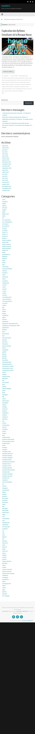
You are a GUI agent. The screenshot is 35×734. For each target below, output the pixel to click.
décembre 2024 (6, 186)
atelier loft (5, 242)
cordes (4, 293)
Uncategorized (24, 76)
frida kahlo (5, 350)
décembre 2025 (6, 162)
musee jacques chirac (8, 441)
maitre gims (5, 401)
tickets (4, 567)
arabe (3, 216)
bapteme (4, 256)
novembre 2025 (6, 164)
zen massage (5, 596)
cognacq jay (5, 283)
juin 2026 (5, 150)
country (4, 295)
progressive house (24, 86)
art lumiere (5, 224)
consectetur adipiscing (21, 611)
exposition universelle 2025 (10, 323)
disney (4, 313)
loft (3, 397)
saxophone (5, 525)
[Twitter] (30, 1)
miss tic (4, 427)
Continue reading (7, 71)
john (3, 384)
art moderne (5, 226)
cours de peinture (7, 301)
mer (3, 421)
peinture (4, 496)
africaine (4, 208)
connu (4, 287)
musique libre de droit (8, 470)
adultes (4, 206)
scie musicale (6, 527)
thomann (4, 563)
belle (3, 260)
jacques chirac (6, 376)
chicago (26, 78)
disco (15, 80)
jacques (4, 374)
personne (5, 500)
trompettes (5, 579)
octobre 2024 (6, 190)
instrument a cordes (8, 366)
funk (14, 82)
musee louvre (6, 443)
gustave (4, 356)
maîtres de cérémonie (15, 84)
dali (3, 307)
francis (4, 348)
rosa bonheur (6, 518)
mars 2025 (5, 180)
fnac (3, 336)
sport (3, 545)
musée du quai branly (8, 439)
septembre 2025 (7, 168)
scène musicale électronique (19, 88)
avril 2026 (5, 154)
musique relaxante (7, 474)
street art (5, 551)
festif (11, 82)
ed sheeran (5, 315)
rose (3, 520)
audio (3, 252)
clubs (30, 78)
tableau (4, 555)
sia (3, 531)
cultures (4, 80)
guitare (4, 354)
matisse (4, 411)
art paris (4, 228)
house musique (5, 84)
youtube (4, 594)
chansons (4, 273)
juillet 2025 (5, 172)
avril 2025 (5, 178)
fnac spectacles (6, 338)
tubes (3, 581)
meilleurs (5, 419)
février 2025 (5, 182)
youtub (4, 592)
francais (4, 340)
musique (4, 449)
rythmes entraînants (7, 88)
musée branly (6, 437)
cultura (4, 305)
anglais (4, 210)
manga (4, 405)
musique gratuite (7, 468)
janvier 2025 (5, 184)
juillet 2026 (5, 148)
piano (3, 504)
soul (28, 88)
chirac (4, 279)
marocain (4, 409)
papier (4, 492)
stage (3, 549)
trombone (5, 575)
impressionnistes (7, 364)
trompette (5, 577)
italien (4, 372)
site (3, 533)
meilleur (4, 415)
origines (4, 86)
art (3, 218)
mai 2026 (4, 152)
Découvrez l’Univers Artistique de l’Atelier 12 (15, 117)
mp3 (3, 435)
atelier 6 (4, 238)
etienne (4, 319)
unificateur (20, 91)
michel (4, 423)
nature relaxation (7, 482)
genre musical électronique (23, 82)
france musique (6, 346)
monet (4, 431)
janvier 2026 (5, 160)
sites (3, 535)
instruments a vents (7, 370)
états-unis (7, 82)
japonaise (5, 378)
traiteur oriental (6, 571)
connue (4, 289)
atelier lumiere (6, 244)
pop (3, 506)
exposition (5, 321)
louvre (4, 399)
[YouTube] (28, 1)
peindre (4, 494)
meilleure (5, 417)
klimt (3, 392)
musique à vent (6, 451)
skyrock (4, 537)
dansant (8, 80)
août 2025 (5, 170)
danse (12, 80)
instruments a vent (7, 368)
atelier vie (5, 250)
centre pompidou (7, 269)
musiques (5, 480)
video (3, 585)
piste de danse (9, 86)
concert (4, 285)
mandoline (5, 403)
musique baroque (7, 455)
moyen (4, 433)
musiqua (4, 447)
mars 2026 (5, 156)
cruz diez (4, 303)
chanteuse (5, 277)
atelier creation (6, 240)
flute (3, 332)
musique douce (6, 464)
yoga (3, 590)
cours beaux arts (6, 297)
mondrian (5, 429)
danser (4, 311)
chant (3, 275)
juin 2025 (5, 174)
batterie (4, 258)
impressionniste (6, 362)
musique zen (5, 478)
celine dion (5, 266)
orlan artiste (5, 490)
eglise (4, 317)
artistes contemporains (9, 78)
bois (3, 264)
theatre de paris (6, 561)
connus (4, 291)
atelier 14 (5, 234)
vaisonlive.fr (5, 5)
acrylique (4, 201)
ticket (4, 565)
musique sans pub (7, 476)
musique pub (6, 472)
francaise (4, 342)
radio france (5, 512)
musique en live (6, 466)
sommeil (4, 541)
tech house (14, 91)
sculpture (5, 529)
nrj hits (4, 486)
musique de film (6, 459)
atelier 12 (5, 232)
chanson (4, 271)
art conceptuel (6, 220)
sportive (4, 547)
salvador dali (5, 522)
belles (4, 262)
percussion (5, 498)
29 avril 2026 (14, 76)
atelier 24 (5, 236)
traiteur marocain (7, 569)
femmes (4, 329)
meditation (5, 413)
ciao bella (5, 281)
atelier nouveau (6, 246)
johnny (4, 386)
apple (3, 212)
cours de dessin (6, 299)
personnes (5, 502)
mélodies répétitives (26, 84)
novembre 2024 (6, 188)
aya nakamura (6, 254)
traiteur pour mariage (8, 573)
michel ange (5, 425)
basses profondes (20, 78)
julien (3, 390)
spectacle (5, 543)
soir (3, 539)
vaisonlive (6, 76)
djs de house (20, 80)
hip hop (4, 358)
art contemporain (7, 222)
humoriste (5, 360)
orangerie (5, 488)
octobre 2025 (6, 166)
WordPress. (30, 620)
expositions (5, 327)
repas (3, 514)
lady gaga (5, 394)
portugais (5, 508)
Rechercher (4, 100)
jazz (3, 380)
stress (4, 553)
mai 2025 (4, 176)
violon (4, 587)
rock (3, 516)
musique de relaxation (8, 462)
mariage (4, 407)
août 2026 (5, 146)
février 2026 (5, 158)
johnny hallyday (6, 388)
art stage (4, 230)
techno (4, 557)
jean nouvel (5, 382)
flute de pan (5, 334)
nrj (3, 484)
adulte (4, 204)
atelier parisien (6, 248)
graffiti (4, 352)
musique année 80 (7, 453)
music (4, 445)
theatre (4, 559)
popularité (16, 86)
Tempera (24, 620)
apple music (5, 214)
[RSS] (33, 1)
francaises (5, 344)
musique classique (7, 457)
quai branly (5, 510)
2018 (3, 199)
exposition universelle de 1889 (11, 325)
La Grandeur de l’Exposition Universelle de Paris (15, 123)
